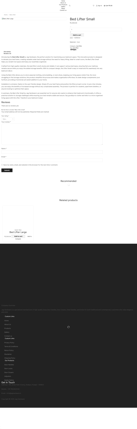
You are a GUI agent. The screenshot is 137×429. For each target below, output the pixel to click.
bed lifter (13, 15)
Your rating (5, 116)
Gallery (63, 6)
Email (3, 157)
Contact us (63, 10)
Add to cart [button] (18, 236)
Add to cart (77, 35)
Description (7, 51)
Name (4, 148)
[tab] (52, 52)
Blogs (63, 8)
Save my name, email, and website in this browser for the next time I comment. (30, 165)
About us (63, 3)
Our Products (63, 4)
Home (63, 1)
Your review (6, 122)
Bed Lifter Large (18, 232)
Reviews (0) (7, 53)
